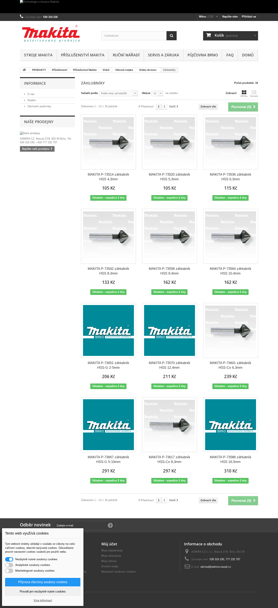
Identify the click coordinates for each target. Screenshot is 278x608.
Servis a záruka (163, 54)
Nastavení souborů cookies (118, 571)
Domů (248, 54)
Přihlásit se (249, 16)
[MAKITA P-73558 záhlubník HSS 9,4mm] (169, 236)
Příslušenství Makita (82, 54)
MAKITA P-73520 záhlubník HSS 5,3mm (169, 177)
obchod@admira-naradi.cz (215, 566)
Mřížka (244, 96)
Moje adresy (109, 561)
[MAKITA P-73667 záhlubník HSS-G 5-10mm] (108, 424)
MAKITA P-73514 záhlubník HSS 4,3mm (108, 177)
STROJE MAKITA (38, 54)
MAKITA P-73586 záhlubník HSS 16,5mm (230, 459)
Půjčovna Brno (202, 54)
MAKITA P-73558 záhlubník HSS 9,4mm (169, 271)
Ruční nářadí (126, 54)
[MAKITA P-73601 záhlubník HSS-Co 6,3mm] (230, 330)
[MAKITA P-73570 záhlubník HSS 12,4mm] (169, 330)
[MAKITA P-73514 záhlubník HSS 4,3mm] (108, 142)
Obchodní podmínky (39, 106)
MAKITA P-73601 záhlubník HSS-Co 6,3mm (230, 365)
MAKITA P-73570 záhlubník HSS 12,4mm (169, 365)
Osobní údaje (109, 566)
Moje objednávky (112, 550)
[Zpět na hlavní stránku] (24, 70)
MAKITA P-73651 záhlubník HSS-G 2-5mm (108, 365)
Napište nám (230, 16)
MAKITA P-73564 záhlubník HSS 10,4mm (230, 271)
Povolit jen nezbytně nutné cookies (43, 591)
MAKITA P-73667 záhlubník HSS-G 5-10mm (108, 459)
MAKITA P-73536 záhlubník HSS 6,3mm (230, 177)
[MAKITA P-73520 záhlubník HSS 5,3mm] (169, 142)
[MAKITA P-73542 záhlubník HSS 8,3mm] (108, 236)
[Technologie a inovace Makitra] (139, 6)
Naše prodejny (38, 121)
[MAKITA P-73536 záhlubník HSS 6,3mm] (230, 142)
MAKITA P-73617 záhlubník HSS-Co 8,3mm (169, 459)
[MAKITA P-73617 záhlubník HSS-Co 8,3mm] (169, 424)
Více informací (43, 600)
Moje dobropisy (111, 555)
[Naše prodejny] (47, 133)
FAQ (230, 54)
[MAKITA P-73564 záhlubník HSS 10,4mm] (230, 236)
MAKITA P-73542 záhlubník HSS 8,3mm (108, 271)
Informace (35, 83)
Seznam (254, 96)
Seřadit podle (89, 93)
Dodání (31, 100)
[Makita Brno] (57, 34)
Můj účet (109, 543)
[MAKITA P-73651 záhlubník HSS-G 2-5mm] (108, 330)
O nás (31, 94)
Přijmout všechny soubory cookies (42, 582)
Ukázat (146, 93)
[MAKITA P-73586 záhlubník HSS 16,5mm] (230, 424)
